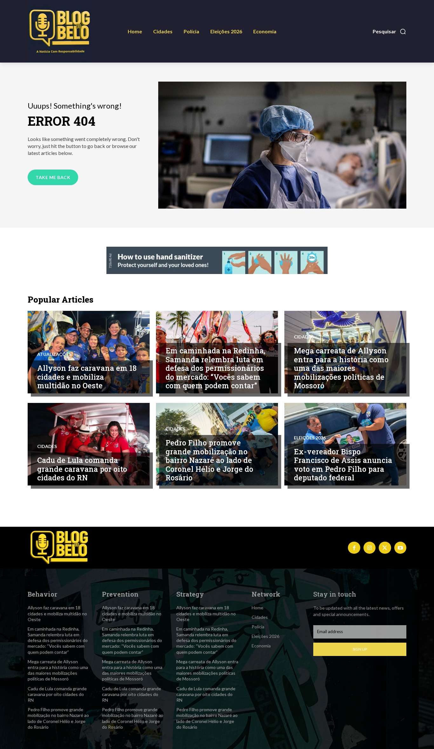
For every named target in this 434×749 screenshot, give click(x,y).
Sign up (360, 649)
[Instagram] (369, 548)
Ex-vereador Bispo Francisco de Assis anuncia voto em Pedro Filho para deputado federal (343, 465)
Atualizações (54, 354)
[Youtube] (400, 548)
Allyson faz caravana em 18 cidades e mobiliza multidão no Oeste (87, 376)
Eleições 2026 (310, 438)
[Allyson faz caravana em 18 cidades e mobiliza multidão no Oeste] (89, 352)
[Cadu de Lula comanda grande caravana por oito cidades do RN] (89, 444)
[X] (385, 548)
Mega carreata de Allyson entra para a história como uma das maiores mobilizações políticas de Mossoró (341, 368)
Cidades (175, 337)
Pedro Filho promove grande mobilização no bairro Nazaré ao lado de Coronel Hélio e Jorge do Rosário (209, 460)
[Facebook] (354, 548)
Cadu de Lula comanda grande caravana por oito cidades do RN (82, 468)
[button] (389, 31)
